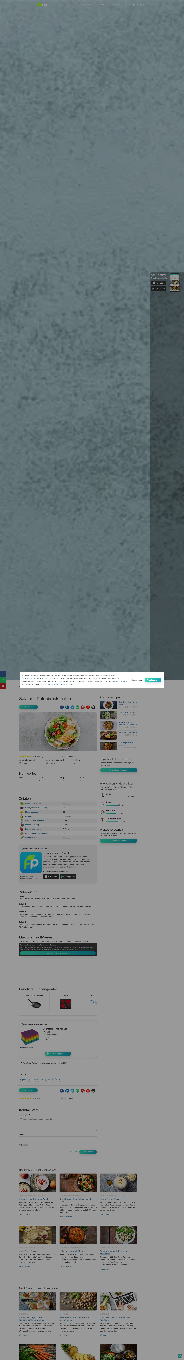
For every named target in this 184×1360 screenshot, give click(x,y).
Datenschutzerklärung (54, 684)
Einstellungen (137, 680)
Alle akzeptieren (153, 680)
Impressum (69, 684)
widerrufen (118, 681)
